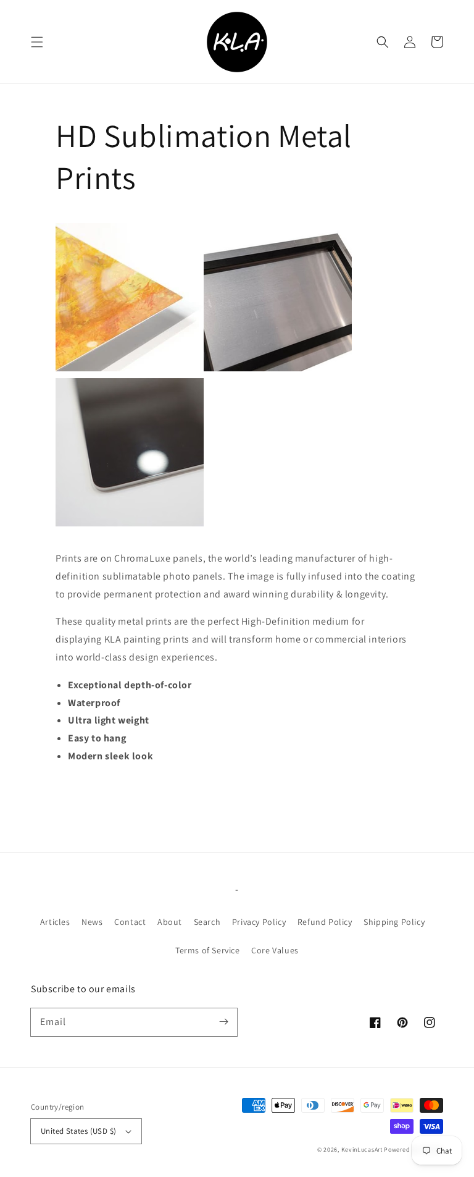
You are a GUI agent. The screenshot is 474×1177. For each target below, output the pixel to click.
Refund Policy (324, 921)
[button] (37, 42)
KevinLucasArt (362, 1149)
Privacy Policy (259, 921)
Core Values (275, 950)
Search (207, 921)
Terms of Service (207, 950)
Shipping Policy (394, 921)
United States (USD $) (78, 1131)
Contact (130, 921)
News (91, 921)
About (169, 921)
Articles (55, 921)
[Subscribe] (223, 1022)
